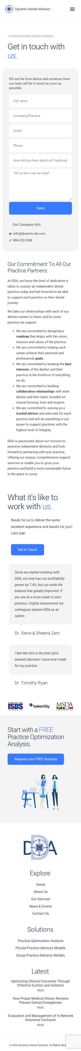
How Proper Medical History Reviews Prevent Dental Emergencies (40, 1000)
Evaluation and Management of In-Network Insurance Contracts (40, 1018)
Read (40, 990)
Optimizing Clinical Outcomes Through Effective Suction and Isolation (40, 983)
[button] (72, 9)
